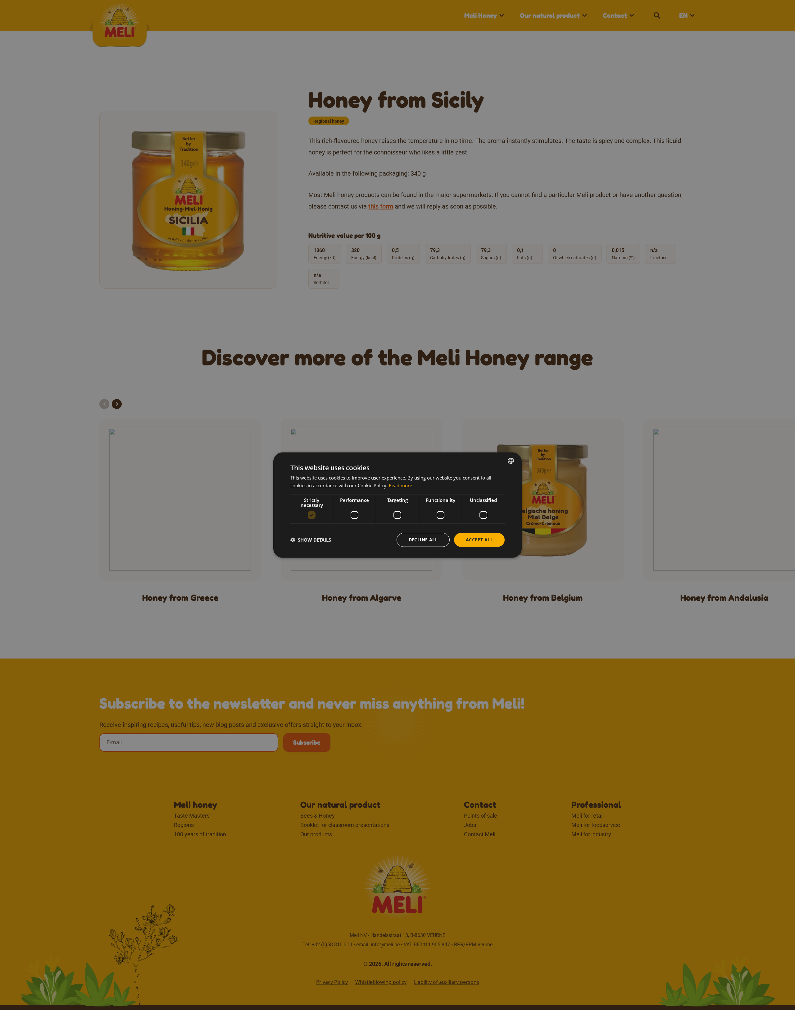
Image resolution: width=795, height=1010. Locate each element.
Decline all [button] (423, 540)
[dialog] (397, 505)
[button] (310, 539)
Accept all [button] (479, 540)
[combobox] (511, 461)
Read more (400, 485)
